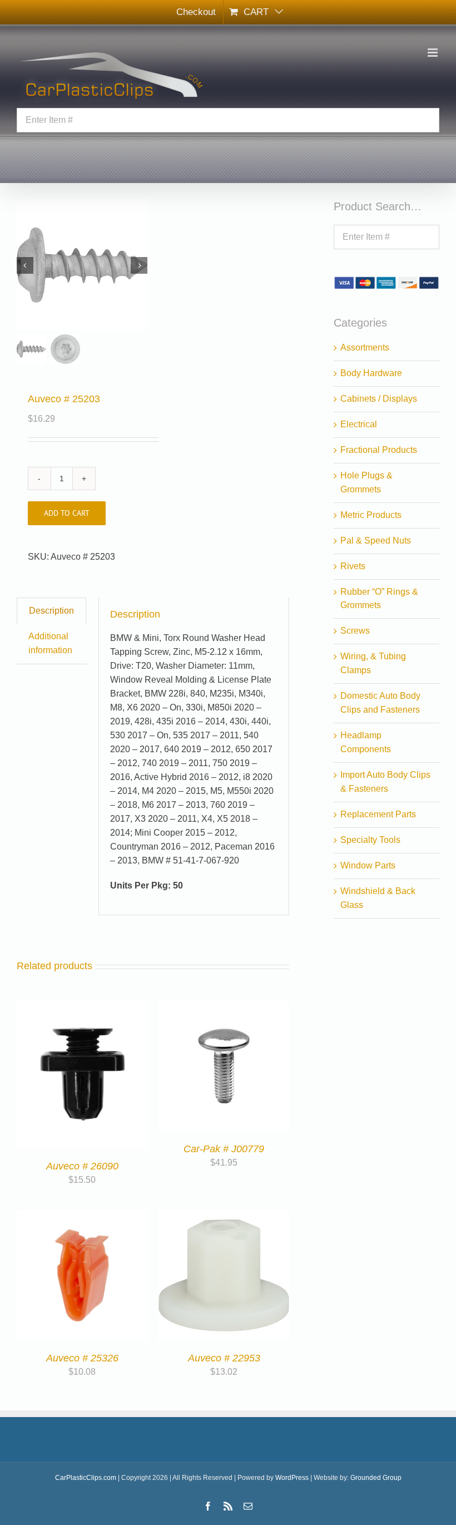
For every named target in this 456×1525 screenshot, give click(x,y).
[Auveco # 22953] (223, 1216)
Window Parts (367, 865)
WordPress (292, 1478)
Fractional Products (378, 450)
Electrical (358, 424)
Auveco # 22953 (224, 1358)
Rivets (352, 566)
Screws (355, 630)
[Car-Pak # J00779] (223, 1007)
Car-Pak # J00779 (224, 1148)
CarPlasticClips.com (85, 1478)
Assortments (364, 347)
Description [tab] (51, 610)
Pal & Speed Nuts (375, 540)
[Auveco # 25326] (82, 1216)
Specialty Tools (370, 840)
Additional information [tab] (50, 643)
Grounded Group (376, 1478)
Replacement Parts (378, 814)
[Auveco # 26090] (82, 1007)
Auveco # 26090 (82, 1166)
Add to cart (67, 513)
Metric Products (371, 515)
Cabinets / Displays (378, 398)
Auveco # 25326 (82, 1358)
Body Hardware (371, 373)
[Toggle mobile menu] (433, 52)
